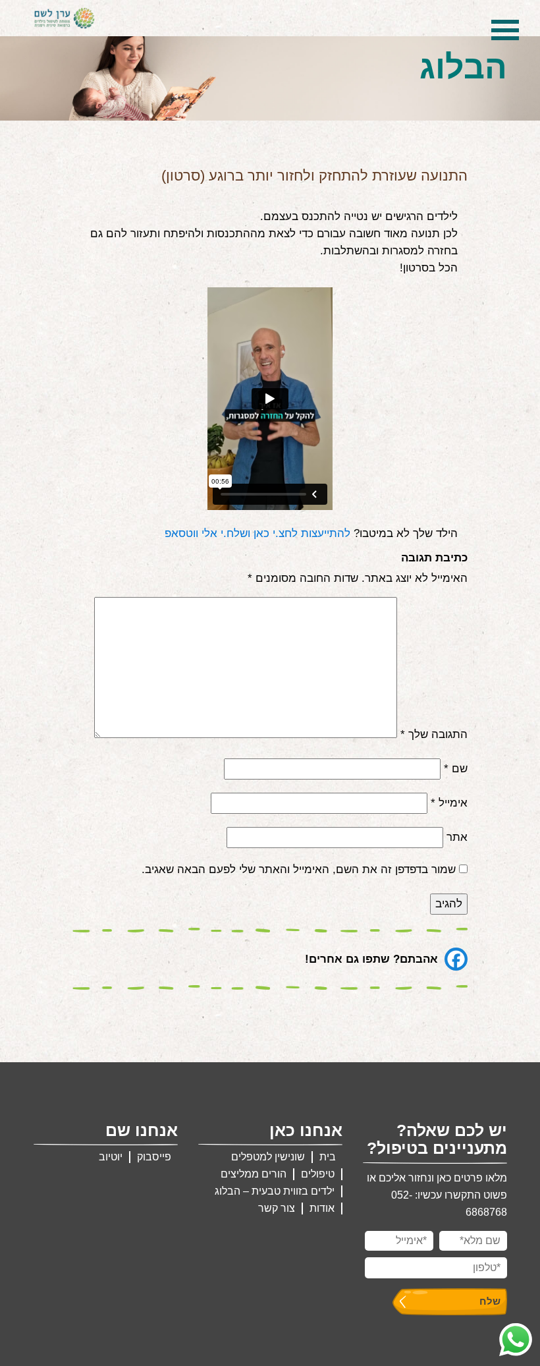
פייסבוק (154, 1156)
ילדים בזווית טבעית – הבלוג (275, 1191)
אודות (322, 1208)
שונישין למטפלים (268, 1156)
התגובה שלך (434, 734)
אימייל (449, 803)
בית (327, 1156)
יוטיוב (110, 1156)
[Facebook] (456, 959)
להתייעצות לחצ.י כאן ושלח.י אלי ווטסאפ (257, 533)
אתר (457, 837)
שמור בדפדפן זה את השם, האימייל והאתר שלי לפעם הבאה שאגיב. (299, 869)
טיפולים (318, 1174)
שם (456, 768)
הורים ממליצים (253, 1174)
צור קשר (276, 1208)
